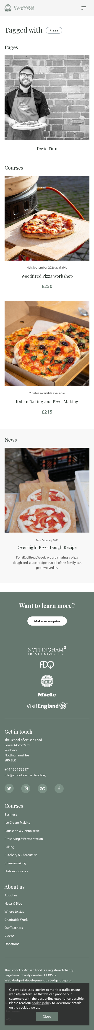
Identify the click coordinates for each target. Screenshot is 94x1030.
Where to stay (14, 911)
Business (11, 814)
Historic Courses (16, 871)
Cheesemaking (15, 863)
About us (11, 895)
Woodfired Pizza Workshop (47, 276)
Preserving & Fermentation (24, 838)
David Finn (47, 148)
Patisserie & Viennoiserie (22, 830)
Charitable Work (16, 919)
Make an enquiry (47, 621)
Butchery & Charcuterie (21, 855)
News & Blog (13, 903)
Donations (12, 944)
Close (47, 1016)
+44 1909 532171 (17, 769)
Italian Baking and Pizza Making (47, 401)
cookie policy (41, 1003)
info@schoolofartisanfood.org (25, 775)
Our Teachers (14, 927)
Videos (9, 936)
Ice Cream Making (17, 822)
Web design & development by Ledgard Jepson (38, 980)
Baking (9, 847)
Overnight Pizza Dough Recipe (47, 547)
